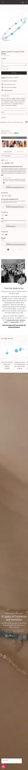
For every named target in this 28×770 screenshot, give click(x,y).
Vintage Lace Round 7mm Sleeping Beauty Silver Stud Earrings (19, 364)
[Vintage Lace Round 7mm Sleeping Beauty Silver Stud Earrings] (20, 350)
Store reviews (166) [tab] (20, 151)
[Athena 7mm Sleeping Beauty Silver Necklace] (7, 350)
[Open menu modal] (26, 2)
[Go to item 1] (5, 144)
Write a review (14, 137)
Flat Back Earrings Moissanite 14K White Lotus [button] (15, 206)
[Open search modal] (20, 2)
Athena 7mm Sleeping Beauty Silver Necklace (7, 364)
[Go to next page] (22, 249)
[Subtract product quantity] (2, 68)
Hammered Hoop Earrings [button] (10, 226)
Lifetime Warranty (8, 90)
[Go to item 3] (19, 144)
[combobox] (14, 64)
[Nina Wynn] (3, 2)
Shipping (3, 77)
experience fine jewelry (13, 320)
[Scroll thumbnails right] (25, 144)
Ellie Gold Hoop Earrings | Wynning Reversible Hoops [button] (15, 244)
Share (4, 117)
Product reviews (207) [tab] (8, 151)
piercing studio (15, 322)
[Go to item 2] (12, 144)
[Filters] (2, 155)
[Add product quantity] (6, 68)
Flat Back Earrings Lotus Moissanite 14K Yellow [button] (15, 187)
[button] (3, 186)
